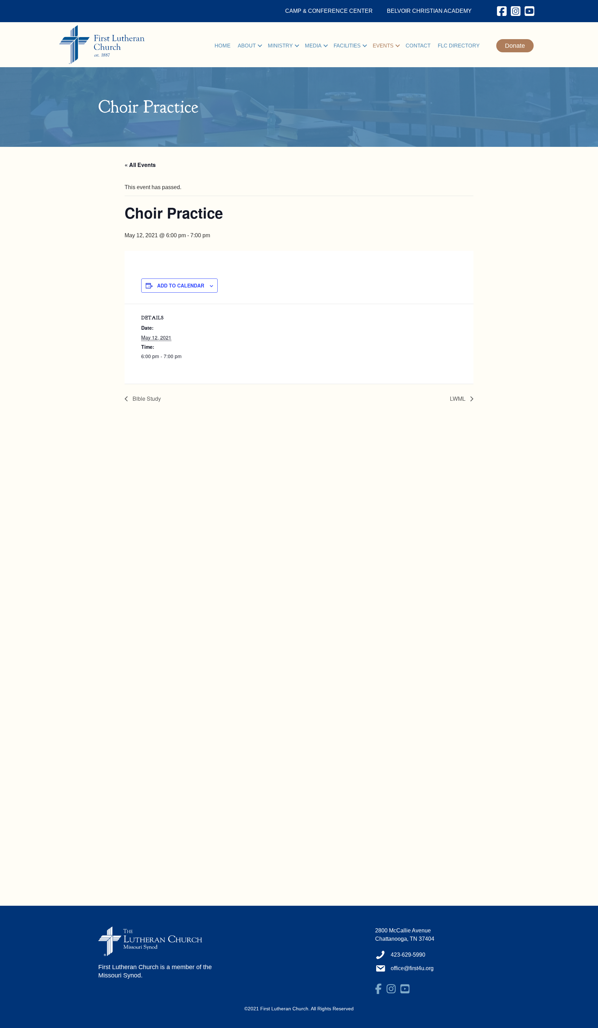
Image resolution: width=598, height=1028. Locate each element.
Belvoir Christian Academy (429, 11)
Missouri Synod (119, 975)
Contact (418, 45)
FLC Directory (459, 45)
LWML (458, 398)
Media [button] (313, 45)
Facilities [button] (347, 45)
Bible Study (146, 398)
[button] (260, 45)
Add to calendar (180, 285)
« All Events (140, 165)
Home (222, 45)
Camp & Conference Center (329, 11)
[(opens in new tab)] (150, 940)
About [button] (247, 45)
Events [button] (383, 45)
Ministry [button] (280, 45)
